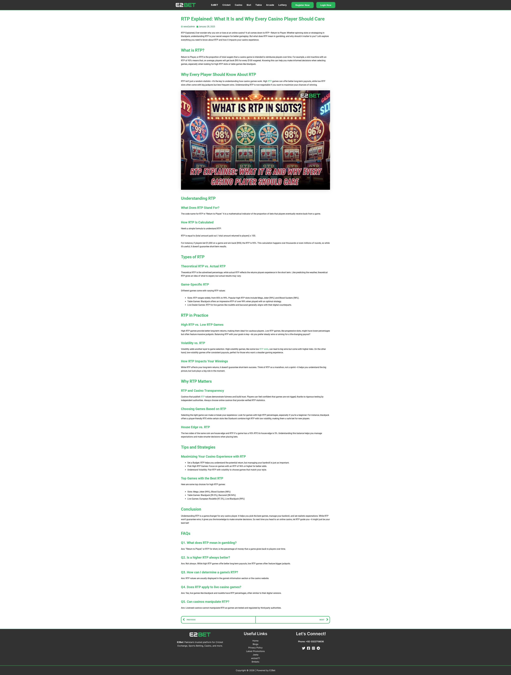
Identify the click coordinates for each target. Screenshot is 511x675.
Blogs (255, 644)
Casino (238, 5)
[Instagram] (313, 648)
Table (258, 5)
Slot (249, 5)
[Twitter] (303, 648)
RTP (270, 81)
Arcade (270, 5)
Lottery (282, 5)
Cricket (226, 5)
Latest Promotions (255, 651)
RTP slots (263, 349)
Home (255, 640)
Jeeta (255, 654)
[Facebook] (308, 648)
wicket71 (255, 658)
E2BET (214, 5)
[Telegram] (318, 648)
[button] (302, 5)
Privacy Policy (255, 647)
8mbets (255, 661)
